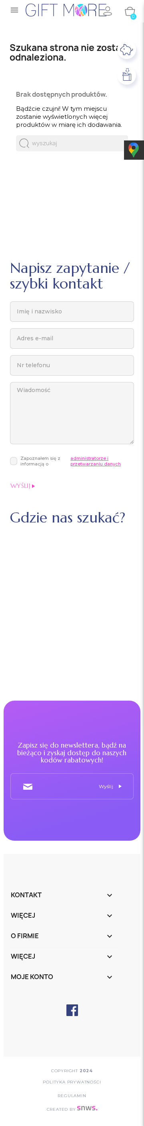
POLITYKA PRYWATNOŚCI (72, 1082)
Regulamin (72, 1095)
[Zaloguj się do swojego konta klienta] (107, 11)
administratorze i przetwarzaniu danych (95, 461)
